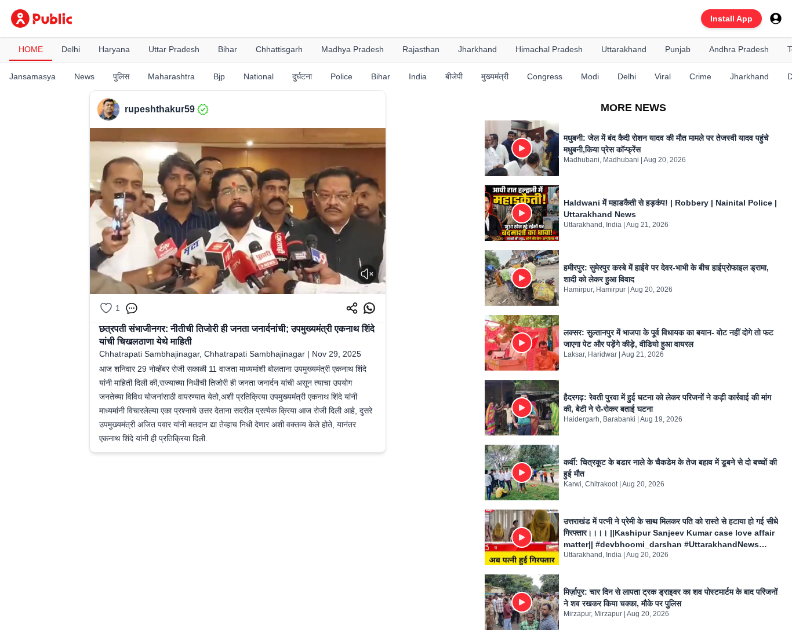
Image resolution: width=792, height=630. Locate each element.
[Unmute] (367, 274)
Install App (731, 18)
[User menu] (776, 18)
